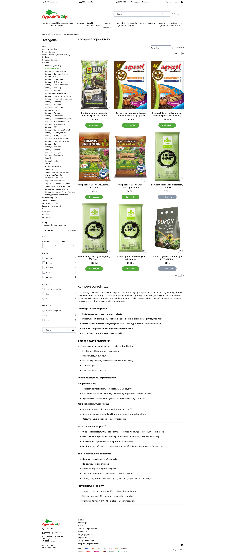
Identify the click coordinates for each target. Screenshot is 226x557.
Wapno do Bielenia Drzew (55, 180)
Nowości (45, 214)
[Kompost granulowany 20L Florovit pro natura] (130, 157)
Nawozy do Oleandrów (54, 107)
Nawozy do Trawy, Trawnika (56, 135)
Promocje (46, 217)
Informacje (82, 523)
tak (47, 294)
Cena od (45, 241)
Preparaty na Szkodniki (51, 206)
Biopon (49, 263)
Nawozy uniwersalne (53, 147)
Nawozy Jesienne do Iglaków (56, 189)
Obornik (48, 158)
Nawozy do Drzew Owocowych (57, 85)
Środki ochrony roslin (50, 203)
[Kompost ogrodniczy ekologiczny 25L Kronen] (94, 228)
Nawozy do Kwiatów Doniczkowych (59, 99)
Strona (175, 54)
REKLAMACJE (83, 531)
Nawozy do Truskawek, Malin (56, 138)
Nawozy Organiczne (53, 110)
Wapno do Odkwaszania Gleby (57, 183)
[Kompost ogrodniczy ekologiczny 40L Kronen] (130, 228)
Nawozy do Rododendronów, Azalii (58, 118)
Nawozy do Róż (51, 127)
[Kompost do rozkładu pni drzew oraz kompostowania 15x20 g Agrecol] (167, 85)
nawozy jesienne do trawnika (56, 195)
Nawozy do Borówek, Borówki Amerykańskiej (56, 75)
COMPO (49, 268)
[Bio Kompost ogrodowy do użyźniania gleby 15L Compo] (94, 85)
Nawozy (59, 34)
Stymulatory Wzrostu (53, 175)
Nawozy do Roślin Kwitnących (57, 121)
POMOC (81, 526)
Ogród (45, 46)
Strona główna (47, 34)
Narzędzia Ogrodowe (50, 60)
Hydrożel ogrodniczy (53, 65)
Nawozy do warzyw (52, 149)
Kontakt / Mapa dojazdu (87, 529)
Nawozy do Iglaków (52, 90)
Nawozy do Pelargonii (53, 113)
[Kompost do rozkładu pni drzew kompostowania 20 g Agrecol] (130, 85)
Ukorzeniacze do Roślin (54, 178)
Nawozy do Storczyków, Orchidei (58, 130)
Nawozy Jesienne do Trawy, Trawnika (60, 192)
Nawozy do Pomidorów (54, 116)
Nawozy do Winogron (53, 152)
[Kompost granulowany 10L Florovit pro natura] (94, 157)
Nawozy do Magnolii (53, 104)
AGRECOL (50, 258)
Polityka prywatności (86, 534)
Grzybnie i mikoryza (53, 166)
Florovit (49, 272)
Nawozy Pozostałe (52, 161)
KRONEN (49, 277)
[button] (167, 14)
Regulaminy (82, 537)
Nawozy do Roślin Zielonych (56, 124)
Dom (44, 209)
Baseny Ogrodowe (49, 52)
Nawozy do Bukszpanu (54, 79)
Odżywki (48, 164)
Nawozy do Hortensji (53, 87)
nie (47, 299)
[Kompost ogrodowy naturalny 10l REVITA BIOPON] (167, 229)
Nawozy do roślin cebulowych (57, 141)
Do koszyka (94, 125)
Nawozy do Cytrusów (53, 82)
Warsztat (46, 211)
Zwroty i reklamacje (86, 540)
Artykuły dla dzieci (49, 49)
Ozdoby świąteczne (50, 197)
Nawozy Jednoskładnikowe (55, 93)
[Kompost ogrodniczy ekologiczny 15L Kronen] (167, 157)
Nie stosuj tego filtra (54, 289)
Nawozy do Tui (50, 144)
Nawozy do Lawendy (53, 102)
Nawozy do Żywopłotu (54, 155)
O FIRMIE (81, 520)
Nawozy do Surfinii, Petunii (55, 133)
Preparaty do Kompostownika (57, 172)
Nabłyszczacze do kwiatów (56, 71)
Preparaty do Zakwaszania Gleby (58, 186)
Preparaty (49, 169)
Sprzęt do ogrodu (49, 200)
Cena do (64, 241)
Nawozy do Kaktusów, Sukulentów (58, 96)
